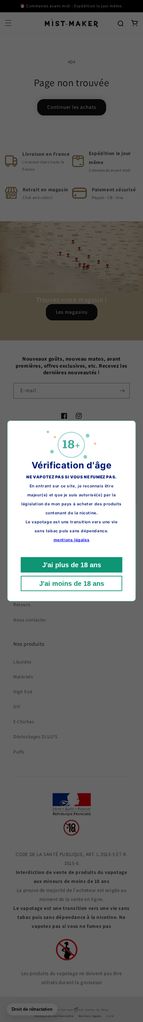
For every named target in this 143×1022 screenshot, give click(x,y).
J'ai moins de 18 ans (71, 583)
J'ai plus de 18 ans (71, 565)
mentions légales (72, 539)
